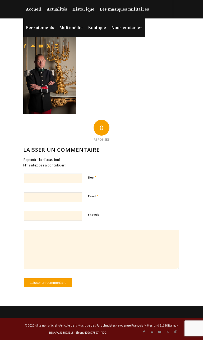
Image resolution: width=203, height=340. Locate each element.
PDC (104, 332)
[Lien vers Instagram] (57, 46)
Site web (93, 214)
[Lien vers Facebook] (25, 46)
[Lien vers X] (49, 46)
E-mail (93, 196)
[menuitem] (33, 9)
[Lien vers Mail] (33, 46)
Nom (92, 177)
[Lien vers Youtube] (41, 46)
